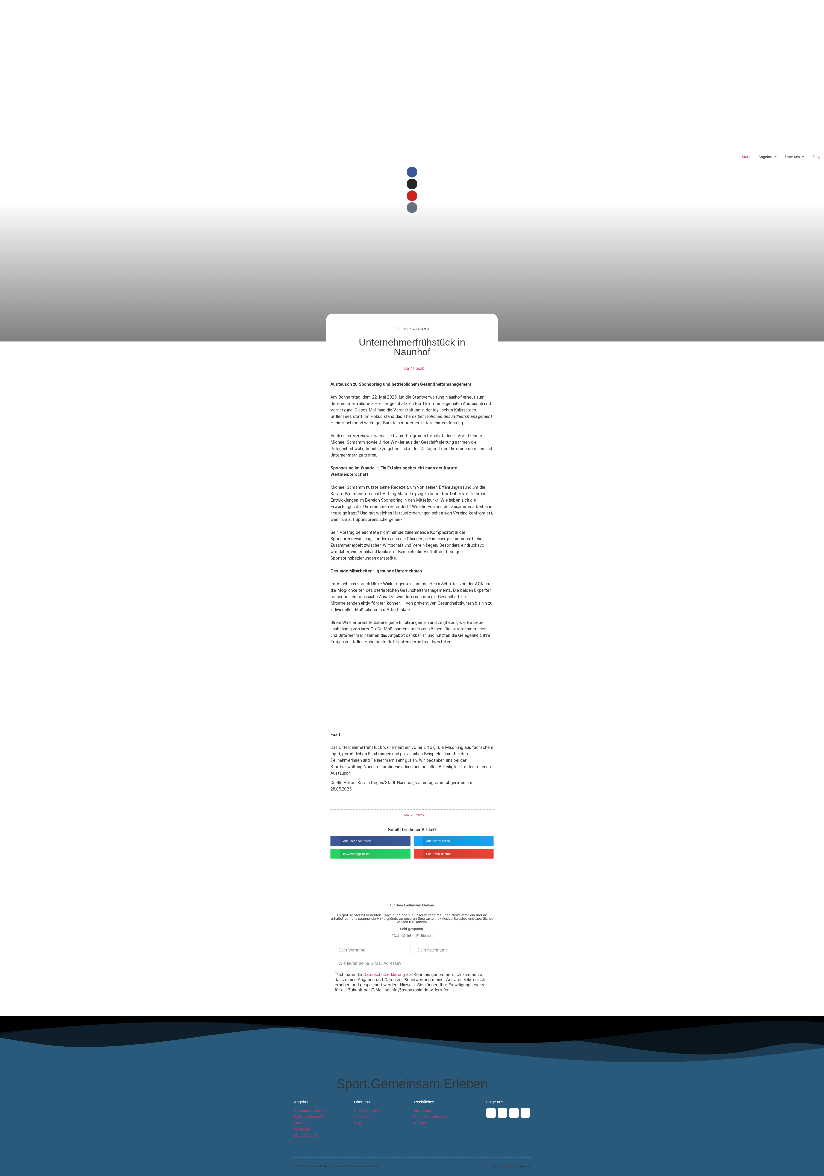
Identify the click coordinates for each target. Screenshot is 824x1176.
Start (746, 157)
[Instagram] (412, 184)
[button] (370, 841)
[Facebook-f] (412, 172)
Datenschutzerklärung (384, 974)
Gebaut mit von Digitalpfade (511, 1166)
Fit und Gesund (412, 329)
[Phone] (525, 1113)
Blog (816, 157)
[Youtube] (412, 195)
